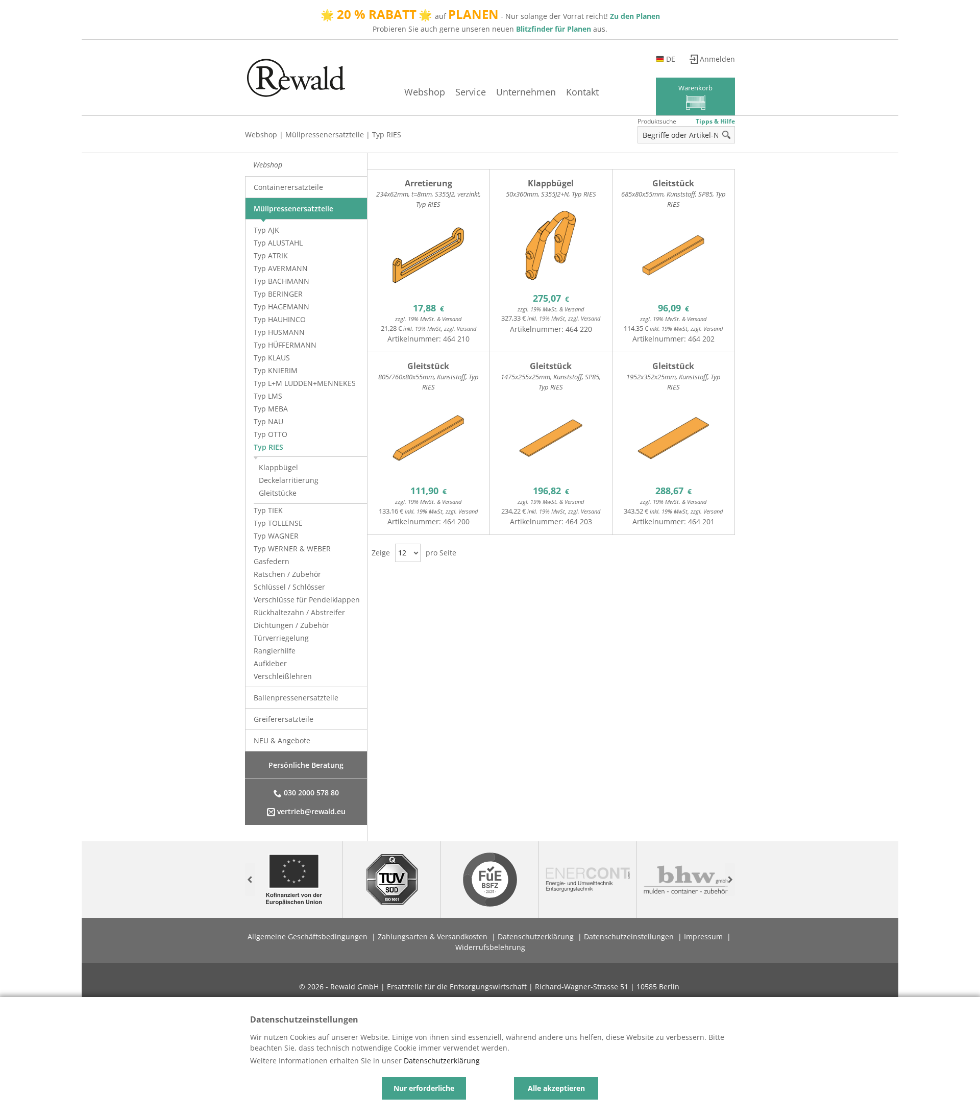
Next (730, 880)
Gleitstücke (278, 493)
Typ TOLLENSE (278, 523)
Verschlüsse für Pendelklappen (307, 599)
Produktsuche (657, 121)
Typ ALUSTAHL (278, 243)
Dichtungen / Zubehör (291, 625)
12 (402, 552)
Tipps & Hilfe (715, 121)
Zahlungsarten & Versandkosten (432, 936)
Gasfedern (271, 561)
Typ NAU (268, 421)
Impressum (703, 936)
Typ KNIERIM (276, 370)
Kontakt (582, 92)
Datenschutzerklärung (536, 936)
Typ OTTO (270, 434)
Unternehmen (526, 92)
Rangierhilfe (275, 650)
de (670, 59)
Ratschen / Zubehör (287, 574)
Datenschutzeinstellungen (629, 936)
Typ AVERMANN (281, 268)
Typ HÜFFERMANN (285, 345)
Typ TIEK (268, 510)
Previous (250, 880)
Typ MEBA (271, 408)
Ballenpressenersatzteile (296, 697)
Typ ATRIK (271, 255)
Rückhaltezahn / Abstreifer (299, 612)
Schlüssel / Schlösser (289, 587)
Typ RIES (386, 134)
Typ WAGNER (276, 536)
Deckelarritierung (288, 480)
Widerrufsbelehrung (490, 947)
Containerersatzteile (288, 187)
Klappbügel (278, 467)
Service (470, 92)
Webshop (424, 92)
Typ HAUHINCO (280, 319)
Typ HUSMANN (279, 332)
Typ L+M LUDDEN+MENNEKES (305, 383)
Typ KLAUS (272, 357)
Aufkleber (270, 663)
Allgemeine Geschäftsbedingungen (308, 936)
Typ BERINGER (278, 294)
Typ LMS (268, 396)
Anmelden (717, 59)
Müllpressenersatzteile (324, 134)
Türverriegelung (281, 638)
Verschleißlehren (283, 676)
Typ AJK (266, 230)
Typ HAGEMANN (281, 306)
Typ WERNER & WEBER (292, 548)
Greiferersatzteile (283, 719)
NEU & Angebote (282, 740)
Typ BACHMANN (281, 281)
